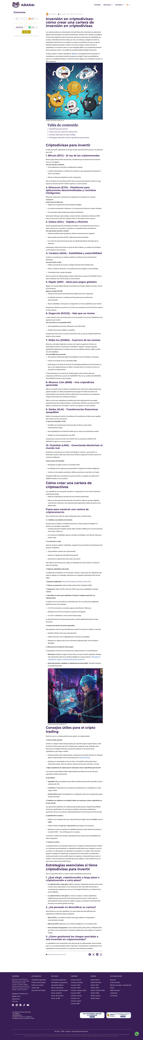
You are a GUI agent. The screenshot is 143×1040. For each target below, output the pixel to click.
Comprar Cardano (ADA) (78, 990)
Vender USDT (95, 985)
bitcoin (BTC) (66, 581)
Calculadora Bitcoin (57, 985)
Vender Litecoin (95, 995)
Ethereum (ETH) (76, 581)
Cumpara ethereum (77, 982)
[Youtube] (28, 1005)
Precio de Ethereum (57, 995)
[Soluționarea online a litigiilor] (92, 1015)
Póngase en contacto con (20, 993)
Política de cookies (37, 985)
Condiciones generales (39, 980)
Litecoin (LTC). (86, 581)
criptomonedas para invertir (56, 954)
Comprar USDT (75, 985)
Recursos (107, 5)
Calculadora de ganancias (59, 982)
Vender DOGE (95, 993)
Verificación (114, 993)
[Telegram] (20, 1005)
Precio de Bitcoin (56, 993)
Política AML (35, 988)
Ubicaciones (16, 999)
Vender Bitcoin (95, 980)
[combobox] (33, 18)
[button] (74, 92)
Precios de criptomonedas (59, 990)
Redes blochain (115, 990)
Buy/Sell (26, 32)
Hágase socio (16, 996)
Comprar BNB (75, 1003)
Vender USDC (95, 988)
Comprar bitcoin (76, 980)
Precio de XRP (55, 998)
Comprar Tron (75, 998)
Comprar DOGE (76, 993)
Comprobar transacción (58, 980)
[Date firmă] (24, 1015)
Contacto (118, 5)
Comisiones (113, 995)
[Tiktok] (24, 1005)
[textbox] (33, 18)
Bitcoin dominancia (57, 988)
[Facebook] (13, 1005)
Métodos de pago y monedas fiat (120, 985)
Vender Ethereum (96, 982)
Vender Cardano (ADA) (98, 990)
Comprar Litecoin (76, 995)
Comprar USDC (76, 988)
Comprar (97, 5)
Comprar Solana (76, 1001)
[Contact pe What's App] (137, 1034)
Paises (112, 988)
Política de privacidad (38, 982)
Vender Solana (95, 998)
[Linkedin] (17, 1005)
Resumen (113, 980)
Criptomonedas (115, 982)
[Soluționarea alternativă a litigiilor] (118, 1015)
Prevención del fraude (38, 990)
